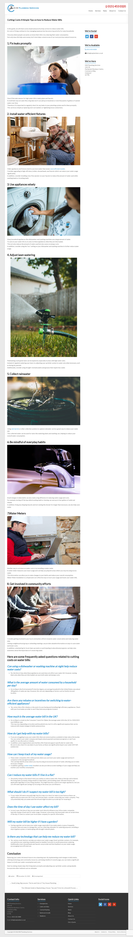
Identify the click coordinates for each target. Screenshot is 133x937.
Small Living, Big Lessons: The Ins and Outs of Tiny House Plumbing (33, 883)
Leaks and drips (44, 906)
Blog (69, 913)
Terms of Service (121, 932)
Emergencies (44, 903)
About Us (112, 11)
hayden (12, 876)
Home (91, 11)
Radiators (43, 916)
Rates (105, 11)
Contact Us (122, 11)
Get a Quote (72, 922)
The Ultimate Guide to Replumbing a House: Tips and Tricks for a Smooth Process (49, 888)
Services (98, 11)
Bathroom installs (45, 913)
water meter (29, 765)
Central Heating (45, 910)
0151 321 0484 (16, 917)
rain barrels (15, 429)
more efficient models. (57, 169)
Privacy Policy (111, 932)
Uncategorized (38, 876)
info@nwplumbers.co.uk (18, 920)
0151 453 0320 (117, 6)
